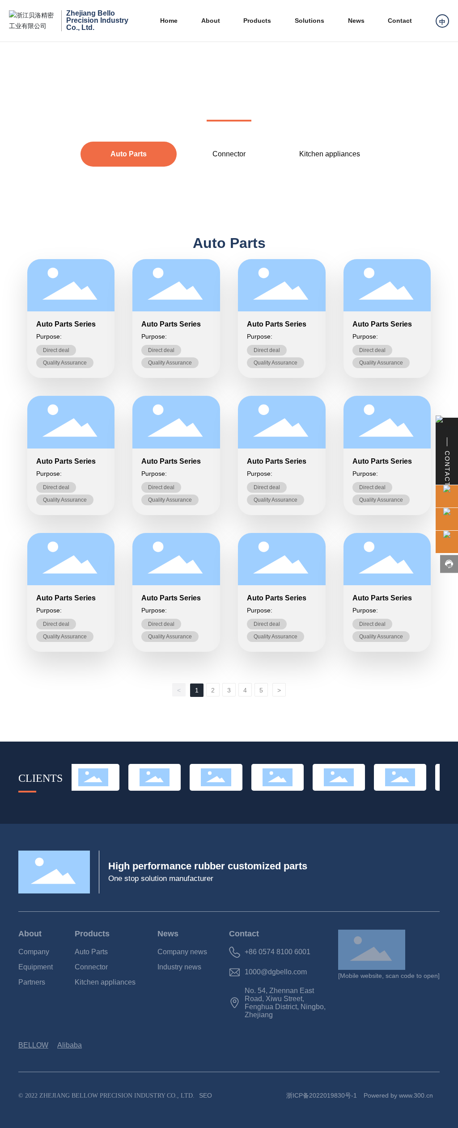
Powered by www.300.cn (398, 1095)
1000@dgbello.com (276, 972)
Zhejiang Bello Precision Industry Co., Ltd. (97, 20)
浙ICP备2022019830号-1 (321, 1095)
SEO (205, 1095)
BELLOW (33, 1045)
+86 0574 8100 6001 (277, 952)
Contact (244, 933)
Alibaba (69, 1045)
